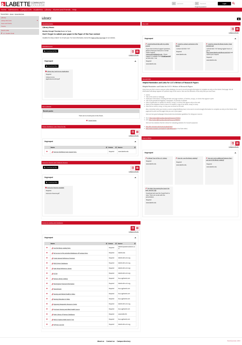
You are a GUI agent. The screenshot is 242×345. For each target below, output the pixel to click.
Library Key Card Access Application (58, 71)
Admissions (13, 9)
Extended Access (47, 46)
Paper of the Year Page (98, 38)
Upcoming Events (47, 24)
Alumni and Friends (61, 9)
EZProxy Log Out (59, 325)
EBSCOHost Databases (61, 263)
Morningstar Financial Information (64, 284)
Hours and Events (6, 23)
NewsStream (57, 289)
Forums (3, 26)
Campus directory (123, 341)
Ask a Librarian (46, 106)
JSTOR (55, 274)
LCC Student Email (8, 33)
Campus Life (26, 9)
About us (100, 341)
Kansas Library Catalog (61, 279)
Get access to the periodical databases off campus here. (71, 253)
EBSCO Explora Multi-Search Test (64, 319)
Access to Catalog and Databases (52, 223)
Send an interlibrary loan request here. (65, 152)
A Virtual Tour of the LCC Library (157, 158)
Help (74, 9)
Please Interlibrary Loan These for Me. (54, 127)
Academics (38, 9)
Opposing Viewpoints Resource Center (65, 304)
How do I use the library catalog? (187, 158)
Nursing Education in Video (62, 299)
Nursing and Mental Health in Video (64, 294)
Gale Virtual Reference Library (63, 268)
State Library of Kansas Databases (64, 314)
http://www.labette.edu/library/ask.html (218, 52)
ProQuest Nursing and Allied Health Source (67, 309)
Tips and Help (146, 79)
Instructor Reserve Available (55, 188)
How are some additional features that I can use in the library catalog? (219, 159)
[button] (50, 51)
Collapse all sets (134, 55)
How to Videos (146, 138)
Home (3, 9)
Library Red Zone (19, 14)
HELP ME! (145, 24)
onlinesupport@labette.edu (154, 54)
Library (48, 9)
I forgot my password (200, 7)
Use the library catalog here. (62, 248)
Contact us (110, 341)
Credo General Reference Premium (64, 258)
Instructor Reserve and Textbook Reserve (55, 163)
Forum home (92, 120)
